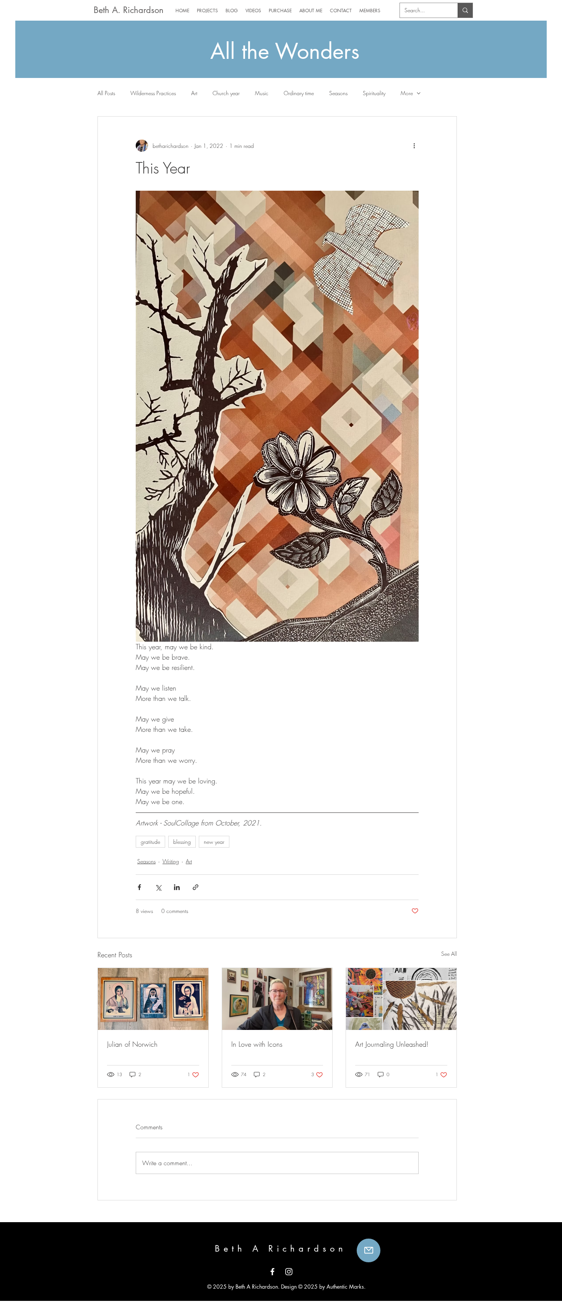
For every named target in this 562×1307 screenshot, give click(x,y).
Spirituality (374, 93)
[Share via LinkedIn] (176, 887)
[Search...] (465, 10)
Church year (226, 93)
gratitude (150, 841)
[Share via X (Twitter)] (158, 887)
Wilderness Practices (153, 93)
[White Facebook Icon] (272, 1271)
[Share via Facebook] (139, 887)
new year (214, 841)
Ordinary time (299, 93)
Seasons (338, 93)
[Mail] (368, 1250)
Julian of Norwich (132, 1044)
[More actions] (414, 145)
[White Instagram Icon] (289, 1271)
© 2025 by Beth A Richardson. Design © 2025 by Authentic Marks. (285, 1286)
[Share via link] (195, 887)
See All (449, 953)
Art (194, 93)
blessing (182, 841)
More (407, 93)
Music (261, 93)
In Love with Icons (257, 1044)
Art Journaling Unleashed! (392, 1044)
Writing (170, 861)
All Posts (106, 93)
